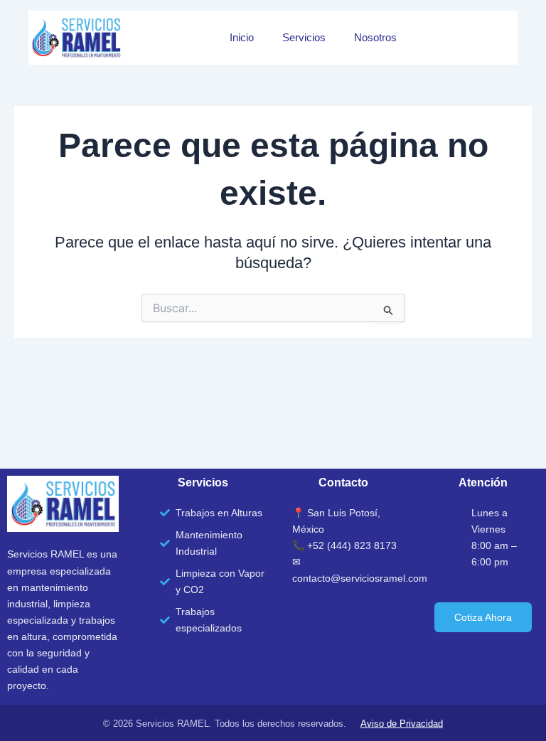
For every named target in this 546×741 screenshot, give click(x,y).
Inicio (242, 37)
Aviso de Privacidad (401, 723)
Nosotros (375, 37)
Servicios (304, 37)
